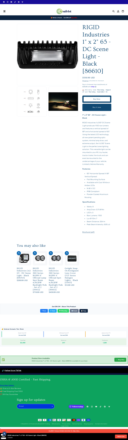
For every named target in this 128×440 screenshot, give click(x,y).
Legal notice (65, 426)
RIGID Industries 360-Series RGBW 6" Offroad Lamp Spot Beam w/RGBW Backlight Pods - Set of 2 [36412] (40, 279)
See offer (74, 17)
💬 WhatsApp (63, 311)
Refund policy (56, 424)
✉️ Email (74, 311)
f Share (44, 311)
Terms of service (77, 424)
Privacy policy (66, 424)
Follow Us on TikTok (13, 371)
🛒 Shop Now (120, 359)
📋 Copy (83, 311)
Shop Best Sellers (7, 385)
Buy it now (97, 107)
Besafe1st (25, 424)
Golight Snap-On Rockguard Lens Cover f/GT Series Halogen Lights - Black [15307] (71, 275)
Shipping (85, 80)
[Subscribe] (52, 406)
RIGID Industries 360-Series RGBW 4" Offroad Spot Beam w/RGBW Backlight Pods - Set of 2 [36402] (56, 279)
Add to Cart (120, 436)
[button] (4, 11)
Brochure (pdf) (88, 232)
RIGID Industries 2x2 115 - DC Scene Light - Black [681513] (24, 273)
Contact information (101, 424)
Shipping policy (88, 424)
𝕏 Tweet (52, 311)
